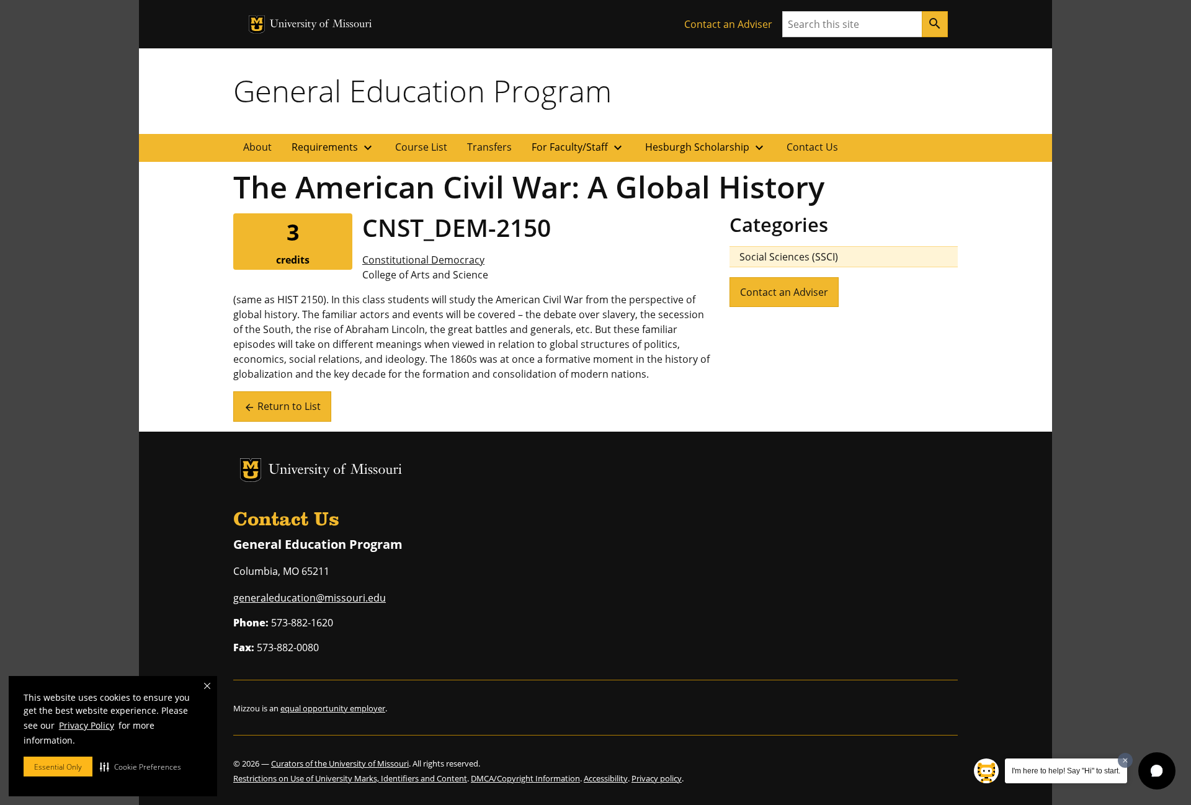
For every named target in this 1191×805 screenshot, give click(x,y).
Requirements (333, 147)
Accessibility (606, 778)
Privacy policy (656, 778)
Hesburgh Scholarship (706, 147)
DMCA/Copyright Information (525, 778)
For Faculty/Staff (578, 147)
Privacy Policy (86, 725)
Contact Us (812, 147)
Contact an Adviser (728, 24)
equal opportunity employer (332, 708)
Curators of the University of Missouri (340, 763)
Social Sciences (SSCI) (788, 257)
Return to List (282, 406)
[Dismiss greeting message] (1125, 760)
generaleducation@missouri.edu (309, 598)
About (257, 147)
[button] (140, 766)
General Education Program (422, 90)
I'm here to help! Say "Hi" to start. (1066, 771)
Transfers (489, 147)
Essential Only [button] (58, 767)
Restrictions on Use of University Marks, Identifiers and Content (350, 778)
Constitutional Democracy (423, 260)
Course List (421, 147)
